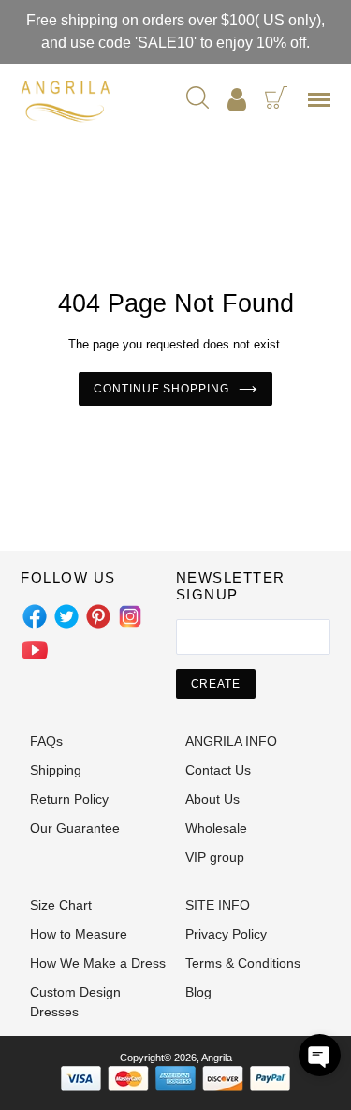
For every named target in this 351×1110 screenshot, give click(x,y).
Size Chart (61, 904)
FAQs (46, 740)
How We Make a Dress (98, 962)
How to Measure (78, 933)
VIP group (214, 857)
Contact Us (218, 769)
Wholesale (216, 828)
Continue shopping (161, 388)
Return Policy (69, 799)
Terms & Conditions (242, 962)
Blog (198, 991)
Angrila (216, 1057)
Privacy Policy (226, 933)
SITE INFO (217, 904)
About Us (212, 799)
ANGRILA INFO (231, 740)
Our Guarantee (75, 828)
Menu (323, 105)
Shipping (55, 769)
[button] (320, 1055)
